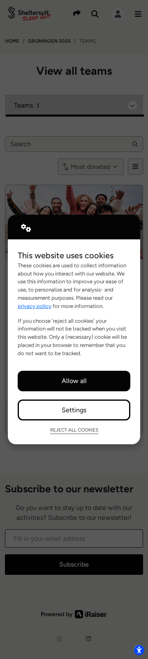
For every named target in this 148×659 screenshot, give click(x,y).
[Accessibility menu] (139, 650)
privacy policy (34, 306)
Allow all (74, 381)
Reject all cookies (74, 430)
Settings (74, 410)
